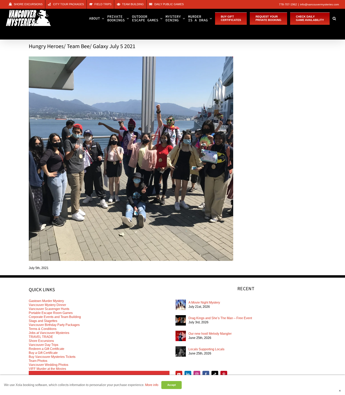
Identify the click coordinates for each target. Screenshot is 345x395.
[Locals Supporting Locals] (180, 351)
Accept (171, 384)
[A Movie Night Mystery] (180, 305)
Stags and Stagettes (43, 321)
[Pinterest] (223, 374)
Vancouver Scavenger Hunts (49, 309)
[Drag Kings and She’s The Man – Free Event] (180, 320)
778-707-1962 (288, 4)
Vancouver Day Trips (43, 344)
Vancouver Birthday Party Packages (54, 325)
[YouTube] (178, 374)
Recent (245, 288)
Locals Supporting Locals (206, 349)
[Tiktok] (214, 374)
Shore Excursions (41, 341)
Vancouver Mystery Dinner (47, 305)
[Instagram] (196, 374)
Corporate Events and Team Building (55, 317)
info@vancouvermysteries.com (319, 4)
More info (151, 385)
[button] (334, 18)
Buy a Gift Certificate (43, 352)
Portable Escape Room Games (51, 313)
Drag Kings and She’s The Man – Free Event (220, 318)
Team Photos (38, 360)
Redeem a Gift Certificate (46, 348)
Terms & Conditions (43, 329)
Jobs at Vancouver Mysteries (49, 333)
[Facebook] (205, 374)
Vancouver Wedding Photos (48, 364)
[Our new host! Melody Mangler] (180, 336)
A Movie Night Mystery (204, 302)
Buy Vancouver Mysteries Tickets (52, 356)
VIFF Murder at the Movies (47, 368)
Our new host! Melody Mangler (210, 333)
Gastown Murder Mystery (46, 301)
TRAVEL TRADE (41, 337)
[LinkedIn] (187, 374)
